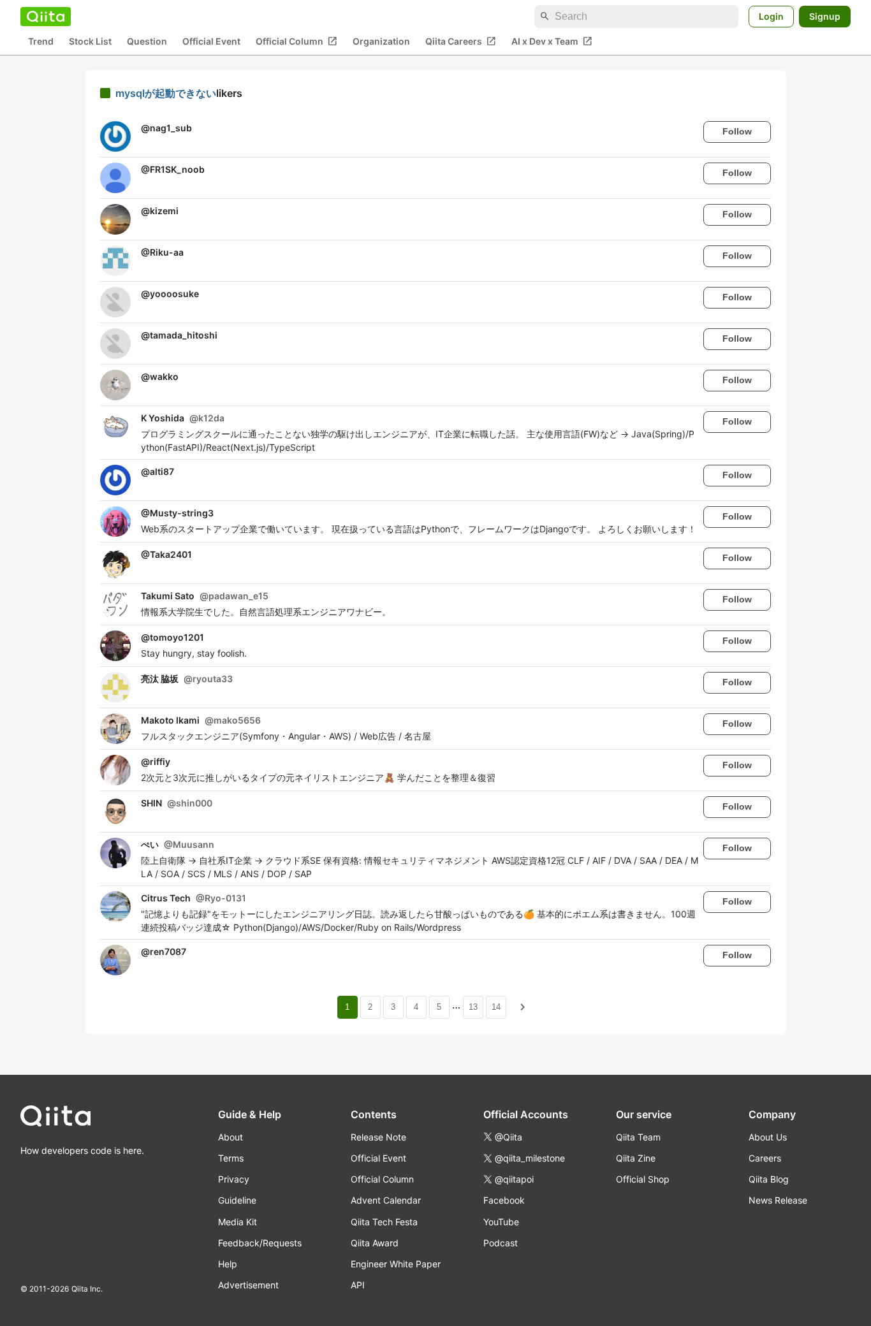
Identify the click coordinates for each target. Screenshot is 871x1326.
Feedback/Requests (260, 1242)
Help (227, 1263)
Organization (381, 41)
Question (147, 41)
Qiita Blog (769, 1179)
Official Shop (643, 1179)
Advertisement (248, 1284)
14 (496, 1007)
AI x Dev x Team (551, 41)
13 (473, 1007)
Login (771, 16)
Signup (824, 16)
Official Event (211, 41)
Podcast (500, 1242)
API (358, 1284)
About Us (768, 1137)
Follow (737, 131)
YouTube (501, 1221)
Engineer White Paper (396, 1263)
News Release (778, 1200)
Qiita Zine (635, 1158)
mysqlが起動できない (165, 93)
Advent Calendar (386, 1200)
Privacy (233, 1179)
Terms (231, 1158)
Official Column (296, 41)
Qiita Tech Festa (384, 1221)
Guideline (237, 1200)
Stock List (90, 41)
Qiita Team (638, 1137)
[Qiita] (45, 16)
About (230, 1137)
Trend (41, 41)
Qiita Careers (460, 41)
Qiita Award (375, 1242)
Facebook (504, 1200)
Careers (765, 1158)
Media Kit (237, 1221)
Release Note (378, 1137)
